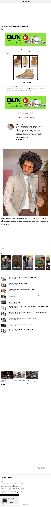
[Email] (32, 113)
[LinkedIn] (22, 139)
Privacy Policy (25, 504)
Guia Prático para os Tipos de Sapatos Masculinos (43, 469)
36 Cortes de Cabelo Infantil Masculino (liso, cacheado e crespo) (23, 277)
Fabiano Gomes (19, 124)
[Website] (24, 139)
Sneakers (31, 117)
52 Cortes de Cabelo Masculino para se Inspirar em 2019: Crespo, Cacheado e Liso (28, 312)
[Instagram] (20, 139)
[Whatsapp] (30, 113)
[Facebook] (18, 113)
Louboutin (19, 117)
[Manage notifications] (3, 504)
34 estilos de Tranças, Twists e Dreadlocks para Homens (22, 289)
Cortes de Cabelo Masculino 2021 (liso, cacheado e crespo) (22, 318)
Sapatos (26, 117)
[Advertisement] (25, 8)
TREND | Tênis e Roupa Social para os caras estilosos (21, 324)
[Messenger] (21, 113)
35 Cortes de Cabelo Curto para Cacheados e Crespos (21, 329)
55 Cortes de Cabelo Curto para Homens (18, 283)
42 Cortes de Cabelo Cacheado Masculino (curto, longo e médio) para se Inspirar (27, 295)
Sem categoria (21, 29)
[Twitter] (23, 113)
